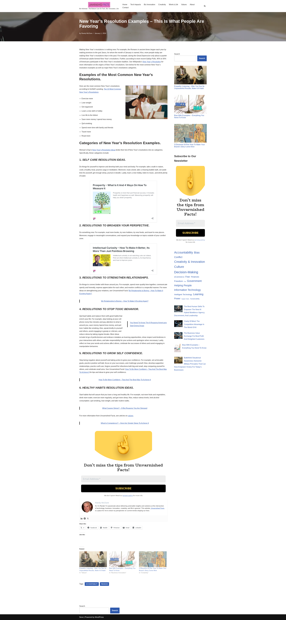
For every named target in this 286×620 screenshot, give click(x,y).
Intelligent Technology (183, 294)
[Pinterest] (85, 518)
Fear (187, 276)
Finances (104, 584)
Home (124, 4)
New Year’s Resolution (152, 62)
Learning (198, 294)
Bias (197, 252)
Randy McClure (86, 33)
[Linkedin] (82, 518)
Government (194, 280)
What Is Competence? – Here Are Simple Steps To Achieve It (125, 423)
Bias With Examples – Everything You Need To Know (189, 116)
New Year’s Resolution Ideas (103, 150)
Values (184, 4)
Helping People (183, 285)
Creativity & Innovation (189, 261)
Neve (81, 617)
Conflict (178, 257)
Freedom (178, 281)
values (130, 416)
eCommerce (179, 277)
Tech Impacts (135, 4)
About (192, 4)
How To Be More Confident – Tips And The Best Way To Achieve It (125, 380)
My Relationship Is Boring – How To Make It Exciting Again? (124, 301)
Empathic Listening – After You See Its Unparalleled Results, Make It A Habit (189, 87)
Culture (179, 266)
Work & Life (173, 4)
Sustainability (195, 299)
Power (177, 298)
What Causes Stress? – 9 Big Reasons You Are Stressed (124, 408)
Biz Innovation (149, 4)
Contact (125, 7)
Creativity (162, 4)
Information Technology (187, 289)
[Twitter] (88, 518)
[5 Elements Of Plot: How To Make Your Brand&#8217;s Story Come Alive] (153, 559)
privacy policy (128, 495)
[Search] (205, 6)
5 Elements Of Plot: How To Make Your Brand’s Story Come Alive (189, 146)
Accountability (92, 584)
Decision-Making (186, 272)
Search (177, 54)
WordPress (99, 617)
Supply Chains (185, 299)
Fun (185, 281)
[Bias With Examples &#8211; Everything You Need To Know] (123, 559)
